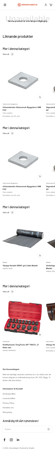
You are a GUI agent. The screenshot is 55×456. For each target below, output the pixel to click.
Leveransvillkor (9, 398)
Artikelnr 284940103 (9, 350)
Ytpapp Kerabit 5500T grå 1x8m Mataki (20, 265)
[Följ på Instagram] (11, 440)
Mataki (5, 262)
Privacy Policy (8, 403)
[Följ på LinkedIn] (18, 440)
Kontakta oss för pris (11, 116)
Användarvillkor (9, 394)
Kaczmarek (50, 341)
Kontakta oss (8, 407)
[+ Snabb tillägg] (40, 97)
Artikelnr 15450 (7, 268)
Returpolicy (7, 412)
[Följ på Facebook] (4, 440)
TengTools (6, 341)
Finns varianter (7, 113)
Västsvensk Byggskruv (10, 104)
